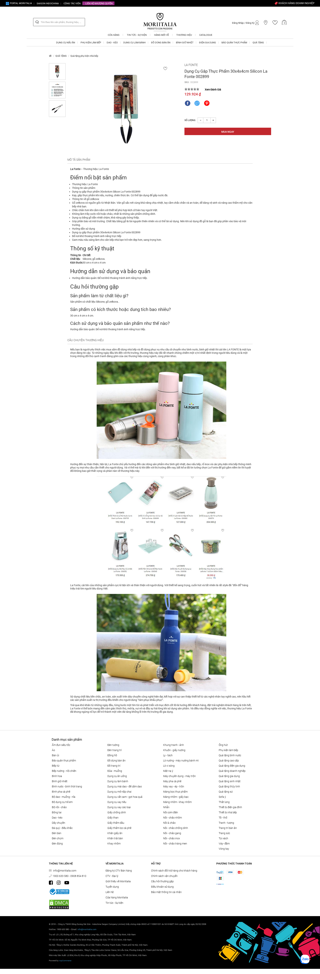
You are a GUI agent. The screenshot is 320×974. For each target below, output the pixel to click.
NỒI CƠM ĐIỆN (170, 812)
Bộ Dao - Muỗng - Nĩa (63, 796)
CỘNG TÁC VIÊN (72, 3)
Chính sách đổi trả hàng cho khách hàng (174, 870)
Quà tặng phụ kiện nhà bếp (84, 55)
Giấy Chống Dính (116, 812)
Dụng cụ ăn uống (117, 776)
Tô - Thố (223, 817)
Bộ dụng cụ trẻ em (62, 802)
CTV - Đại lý (112, 875)
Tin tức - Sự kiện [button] (137, 35)
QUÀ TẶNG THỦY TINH (229, 786)
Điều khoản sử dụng (162, 886)
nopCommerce (65, 961)
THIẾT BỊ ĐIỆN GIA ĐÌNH (230, 807)
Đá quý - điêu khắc (62, 827)
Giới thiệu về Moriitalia (118, 881)
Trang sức (224, 833)
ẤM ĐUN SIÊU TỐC (61, 744)
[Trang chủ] (50, 55)
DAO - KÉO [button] (112, 42)
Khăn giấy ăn (114, 833)
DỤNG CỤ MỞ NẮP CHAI (119, 791)
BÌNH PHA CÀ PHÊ (61, 791)
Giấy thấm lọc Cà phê (119, 827)
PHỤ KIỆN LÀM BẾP (228, 750)
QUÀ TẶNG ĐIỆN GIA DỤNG (232, 765)
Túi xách (223, 838)
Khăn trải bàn (115, 838)
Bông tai (56, 812)
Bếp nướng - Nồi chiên (64, 770)
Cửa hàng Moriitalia (117, 897)
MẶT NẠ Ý (168, 770)
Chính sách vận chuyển (164, 875)
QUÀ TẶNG (61, 55)
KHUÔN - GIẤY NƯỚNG (174, 750)
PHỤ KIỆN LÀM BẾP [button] (91, 42)
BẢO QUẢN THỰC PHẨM (64, 760)
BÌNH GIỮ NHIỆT (59, 781)
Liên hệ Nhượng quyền (99, 3)
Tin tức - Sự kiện (114, 902)
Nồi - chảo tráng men (175, 843)
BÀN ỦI (55, 755)
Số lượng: (190, 120)
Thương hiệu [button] (184, 35)
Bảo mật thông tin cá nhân (166, 892)
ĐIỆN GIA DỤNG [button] (207, 42)
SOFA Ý (222, 796)
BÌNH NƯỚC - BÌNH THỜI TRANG (67, 786)
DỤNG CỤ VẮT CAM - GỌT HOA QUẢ (124, 796)
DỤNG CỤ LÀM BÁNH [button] (134, 42)
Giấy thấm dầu (115, 822)
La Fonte (191, 65)
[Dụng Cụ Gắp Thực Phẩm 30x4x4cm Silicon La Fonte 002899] (125, 109)
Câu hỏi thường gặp (162, 881)
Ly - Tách (168, 755)
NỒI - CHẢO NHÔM (172, 817)
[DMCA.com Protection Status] (59, 904)
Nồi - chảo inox (171, 838)
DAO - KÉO (57, 817)
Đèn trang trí (114, 750)
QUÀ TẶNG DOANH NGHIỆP (232, 770)
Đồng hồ (112, 755)
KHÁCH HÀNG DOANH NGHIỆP (296, 3)
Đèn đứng (57, 843)
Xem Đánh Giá (213, 89)
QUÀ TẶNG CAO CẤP (229, 760)
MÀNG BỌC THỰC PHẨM (175, 791)
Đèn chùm (57, 838)
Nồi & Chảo (169, 822)
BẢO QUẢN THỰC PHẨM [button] (234, 42)
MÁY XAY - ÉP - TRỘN (173, 786)
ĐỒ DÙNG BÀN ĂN (116, 760)
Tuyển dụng (112, 886)
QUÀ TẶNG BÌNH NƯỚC (230, 755)
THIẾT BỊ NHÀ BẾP (228, 812)
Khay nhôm (114, 843)
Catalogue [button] (205, 35)
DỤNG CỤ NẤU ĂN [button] (65, 42)
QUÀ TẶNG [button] (258, 42)
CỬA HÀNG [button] (113, 35)
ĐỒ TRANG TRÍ (113, 765)
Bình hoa (57, 776)
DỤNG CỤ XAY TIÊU (116, 802)
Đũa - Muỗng (114, 770)
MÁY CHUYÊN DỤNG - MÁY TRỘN (179, 776)
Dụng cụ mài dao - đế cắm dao (124, 786)
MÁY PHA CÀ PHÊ (172, 781)
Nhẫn (166, 807)
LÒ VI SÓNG (169, 765)
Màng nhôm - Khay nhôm (177, 802)
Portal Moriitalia (20, 3)
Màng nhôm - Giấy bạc (176, 796)
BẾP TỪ (55, 765)
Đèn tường (113, 744)
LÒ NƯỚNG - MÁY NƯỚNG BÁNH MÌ (181, 760)
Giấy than (113, 817)
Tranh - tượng (226, 822)
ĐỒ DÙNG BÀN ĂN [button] (160, 42)
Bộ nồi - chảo (59, 807)
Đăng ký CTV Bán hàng (119, 870)
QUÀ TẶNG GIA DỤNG (229, 776)
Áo (53, 750)
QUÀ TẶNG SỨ (226, 791)
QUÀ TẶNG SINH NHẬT (230, 781)
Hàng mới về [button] (161, 35)
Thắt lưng (224, 802)
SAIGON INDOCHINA (48, 3)
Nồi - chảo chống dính (175, 827)
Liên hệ (110, 892)
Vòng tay (224, 848)
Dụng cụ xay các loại (119, 807)
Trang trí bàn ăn (228, 827)
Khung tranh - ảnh (173, 744)
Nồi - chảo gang (172, 833)
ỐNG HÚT (223, 744)
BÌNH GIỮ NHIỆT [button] (185, 42)
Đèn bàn (56, 833)
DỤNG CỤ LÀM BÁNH (117, 781)
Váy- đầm (224, 843)
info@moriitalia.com (64, 870)
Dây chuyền (58, 822)
